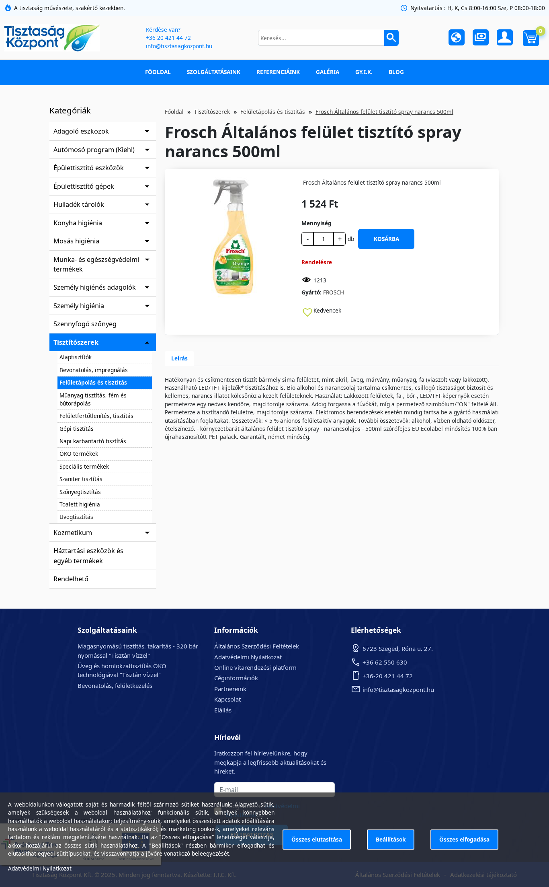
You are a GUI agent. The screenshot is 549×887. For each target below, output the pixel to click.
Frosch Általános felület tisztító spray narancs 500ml (384, 111)
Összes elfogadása (464, 839)
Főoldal (158, 72)
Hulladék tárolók (78, 204)
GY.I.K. (364, 72)
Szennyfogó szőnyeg (85, 323)
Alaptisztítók (75, 357)
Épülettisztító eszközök (88, 167)
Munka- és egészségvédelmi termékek (96, 264)
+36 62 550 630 (385, 662)
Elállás (222, 710)
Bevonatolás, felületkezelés (115, 685)
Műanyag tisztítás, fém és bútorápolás (93, 399)
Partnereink (230, 689)
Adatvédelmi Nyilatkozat (248, 657)
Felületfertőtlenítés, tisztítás (96, 416)
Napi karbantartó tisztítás (92, 441)
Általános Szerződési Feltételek (256, 646)
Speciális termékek (84, 466)
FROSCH (333, 292)
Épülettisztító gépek (83, 186)
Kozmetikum (72, 532)
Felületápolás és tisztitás (93, 382)
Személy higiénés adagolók (94, 287)
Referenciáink (278, 72)
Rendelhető (70, 578)
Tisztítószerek (75, 342)
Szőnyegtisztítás (80, 492)
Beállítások (391, 839)
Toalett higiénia (79, 504)
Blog (396, 72)
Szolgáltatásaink (213, 72)
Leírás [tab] (179, 358)
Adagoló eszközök (81, 131)
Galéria (327, 72)
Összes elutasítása (316, 839)
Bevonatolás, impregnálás (93, 370)
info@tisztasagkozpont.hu (179, 46)
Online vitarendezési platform (255, 667)
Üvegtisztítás (76, 517)
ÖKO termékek (78, 453)
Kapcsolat (227, 699)
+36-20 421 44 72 (168, 37)
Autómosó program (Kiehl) (94, 149)
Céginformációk (236, 678)
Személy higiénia (78, 305)
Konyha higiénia (77, 222)
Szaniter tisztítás (80, 479)
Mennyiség (316, 223)
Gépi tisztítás (76, 428)
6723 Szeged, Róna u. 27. (398, 648)
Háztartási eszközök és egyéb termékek (88, 555)
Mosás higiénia (76, 241)
